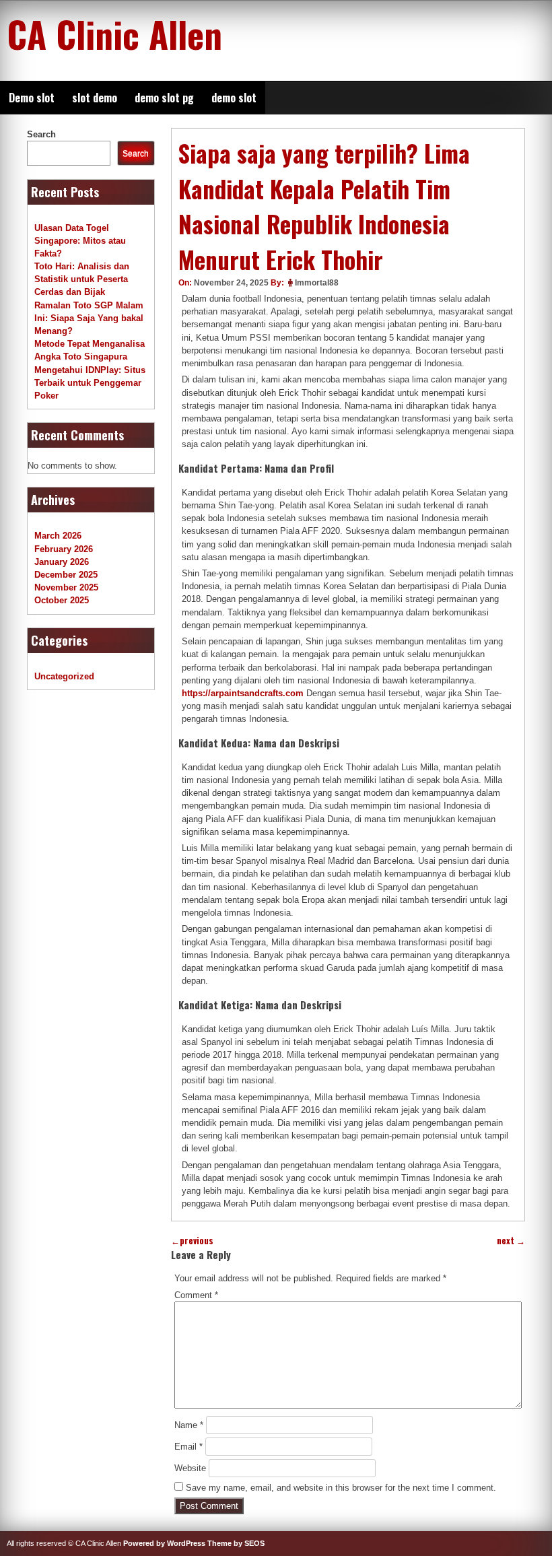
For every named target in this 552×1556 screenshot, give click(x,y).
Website (190, 1468)
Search (41, 134)
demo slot (233, 98)
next (511, 1240)
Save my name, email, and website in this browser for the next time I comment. (341, 1488)
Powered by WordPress (164, 1543)
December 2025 (66, 575)
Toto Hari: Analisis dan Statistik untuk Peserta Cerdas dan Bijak (81, 279)
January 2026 (61, 562)
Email (188, 1447)
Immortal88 (317, 282)
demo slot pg (164, 98)
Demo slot (32, 98)
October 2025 (61, 600)
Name (188, 1425)
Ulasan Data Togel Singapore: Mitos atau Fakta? (80, 241)
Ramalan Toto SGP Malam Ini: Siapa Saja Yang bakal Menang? (88, 318)
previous (192, 1240)
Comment (196, 1295)
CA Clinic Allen (114, 33)
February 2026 (63, 549)
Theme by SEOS (236, 1543)
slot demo (94, 98)
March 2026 (57, 536)
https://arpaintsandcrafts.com (243, 693)
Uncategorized (64, 676)
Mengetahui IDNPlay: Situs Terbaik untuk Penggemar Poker (89, 383)
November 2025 (66, 587)
